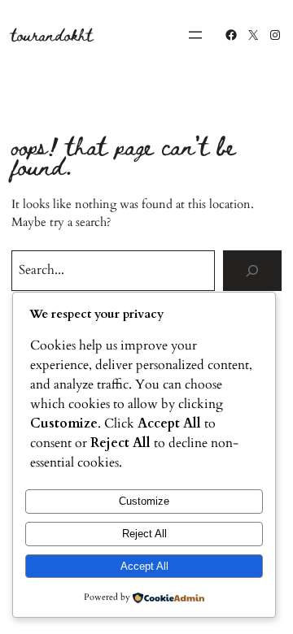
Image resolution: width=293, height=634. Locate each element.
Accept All (144, 566)
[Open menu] (195, 35)
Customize (144, 501)
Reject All (144, 534)
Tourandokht (52, 34)
